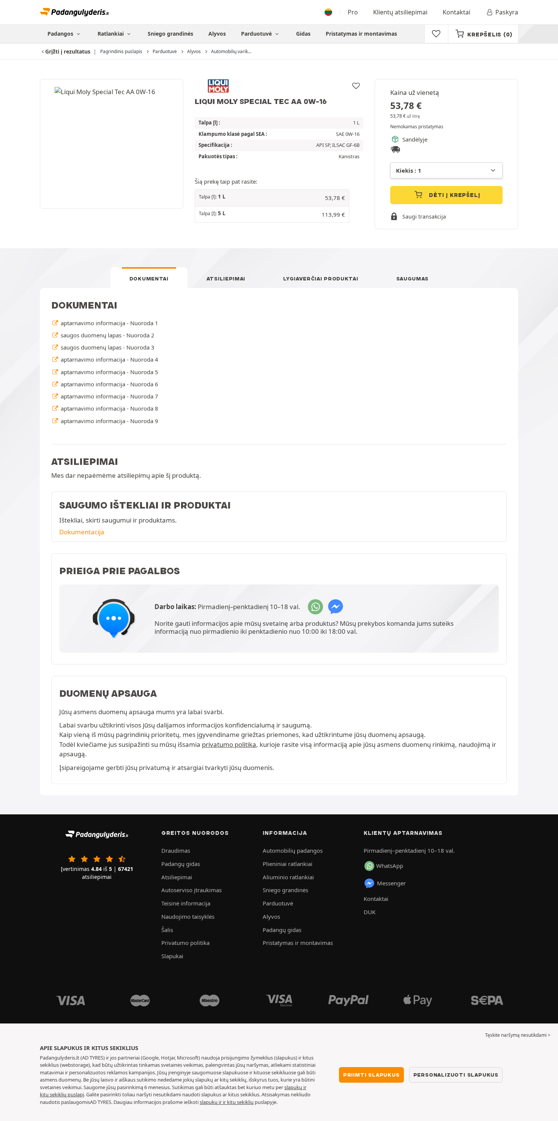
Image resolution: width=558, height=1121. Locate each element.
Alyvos (217, 33)
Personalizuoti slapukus (455, 1075)
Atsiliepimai (225, 279)
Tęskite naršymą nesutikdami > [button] (517, 1035)
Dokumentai (149, 279)
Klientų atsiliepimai (400, 12)
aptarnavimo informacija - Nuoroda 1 (108, 323)
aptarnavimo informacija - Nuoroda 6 (108, 384)
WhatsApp (389, 865)
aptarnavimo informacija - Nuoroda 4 (108, 359)
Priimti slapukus (371, 1075)
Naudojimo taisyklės (187, 916)
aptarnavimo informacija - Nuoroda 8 (108, 408)
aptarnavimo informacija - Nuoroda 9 (108, 421)
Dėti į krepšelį (453, 195)
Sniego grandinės (170, 33)
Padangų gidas (180, 864)
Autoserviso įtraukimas (191, 890)
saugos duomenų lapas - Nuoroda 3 (106, 347)
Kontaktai (456, 12)
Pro (353, 12)
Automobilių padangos (293, 850)
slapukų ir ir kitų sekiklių (227, 1102)
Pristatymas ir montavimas (361, 33)
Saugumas (412, 279)
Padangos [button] (61, 33)
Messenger (391, 883)
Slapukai (172, 956)
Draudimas (175, 850)
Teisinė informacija (185, 903)
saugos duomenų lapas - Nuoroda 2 (106, 335)
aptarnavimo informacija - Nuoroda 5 (108, 372)
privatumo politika (229, 744)
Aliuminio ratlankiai (288, 877)
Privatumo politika (185, 942)
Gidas (303, 33)
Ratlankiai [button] (111, 33)
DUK (369, 912)
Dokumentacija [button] (81, 531)
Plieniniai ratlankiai (287, 864)
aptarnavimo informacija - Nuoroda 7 (108, 396)
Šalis (167, 930)
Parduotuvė (257, 33)
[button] (272, 198)
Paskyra (506, 12)
